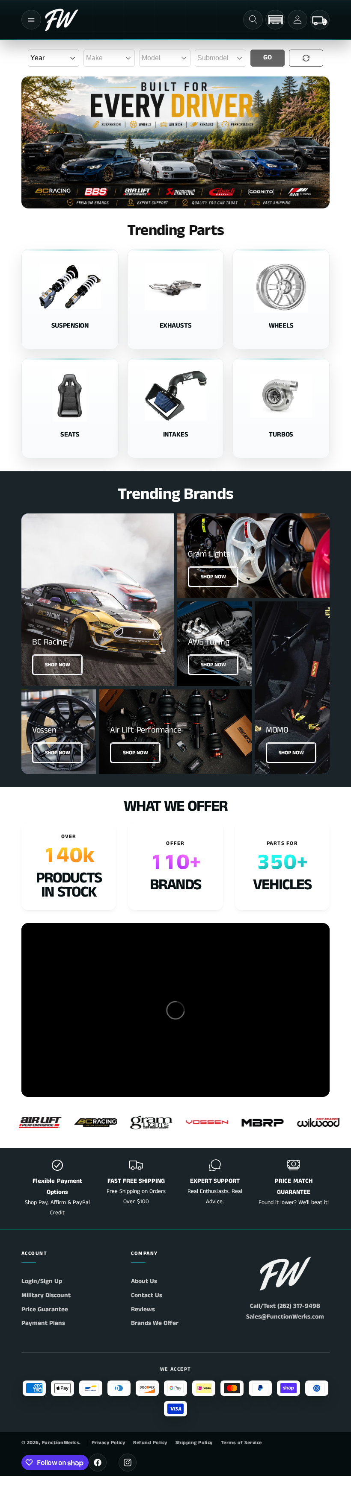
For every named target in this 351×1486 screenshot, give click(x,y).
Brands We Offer (154, 1323)
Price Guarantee (44, 1309)
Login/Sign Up (41, 1281)
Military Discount (46, 1295)
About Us (144, 1281)
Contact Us (146, 1295)
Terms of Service (241, 1442)
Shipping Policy (194, 1442)
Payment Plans (43, 1323)
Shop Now (57, 664)
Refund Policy (150, 1442)
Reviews (143, 1309)
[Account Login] (297, 19)
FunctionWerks (60, 1442)
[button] (31, 19)
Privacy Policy (108, 1442)
